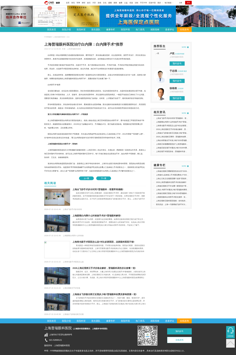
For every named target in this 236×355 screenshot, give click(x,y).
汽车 (94, 3)
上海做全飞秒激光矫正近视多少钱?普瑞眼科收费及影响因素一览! (105, 294)
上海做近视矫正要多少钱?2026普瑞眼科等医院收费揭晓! (177, 193)
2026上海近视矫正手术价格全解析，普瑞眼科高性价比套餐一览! (104, 268)
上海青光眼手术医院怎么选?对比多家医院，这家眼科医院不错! (103, 242)
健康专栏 (110, 29)
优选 (131, 3)
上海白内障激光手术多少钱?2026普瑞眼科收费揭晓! (176, 140)
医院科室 (81, 29)
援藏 (110, 3)
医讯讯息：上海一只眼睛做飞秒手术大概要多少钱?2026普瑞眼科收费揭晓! (184, 204)
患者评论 (169, 29)
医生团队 (95, 29)
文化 (104, 3)
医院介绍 (66, 29)
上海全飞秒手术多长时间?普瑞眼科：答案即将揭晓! (98, 189)
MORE (184, 47)
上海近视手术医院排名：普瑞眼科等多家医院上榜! (175, 151)
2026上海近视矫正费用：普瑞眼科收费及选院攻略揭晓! (177, 137)
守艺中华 (143, 3)
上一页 (86, 178)
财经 (83, 3)
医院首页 (51, 29)
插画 (115, 3)
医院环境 (125, 29)
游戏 (99, 3)
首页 (67, 3)
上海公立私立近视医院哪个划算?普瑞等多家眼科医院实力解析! (180, 179)
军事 (78, 3)
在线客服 (230, 336)
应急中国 (152, 3)
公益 (126, 3)
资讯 (73, 3)
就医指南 (154, 29)
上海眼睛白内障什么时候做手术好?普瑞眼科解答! (97, 215)
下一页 (103, 178)
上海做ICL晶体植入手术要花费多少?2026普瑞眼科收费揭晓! (179, 175)
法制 (136, 3)
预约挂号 (177, 63)
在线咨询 (184, 29)
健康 (58, 3)
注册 (180, 3)
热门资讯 (140, 29)
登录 (188, 3)
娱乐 (89, 3)
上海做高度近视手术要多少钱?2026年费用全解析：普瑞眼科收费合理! (183, 148)
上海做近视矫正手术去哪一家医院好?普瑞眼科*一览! (176, 186)
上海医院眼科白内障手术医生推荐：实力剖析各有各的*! (177, 197)
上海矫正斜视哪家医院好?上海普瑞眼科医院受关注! (175, 144)
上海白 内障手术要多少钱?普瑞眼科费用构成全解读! (176, 190)
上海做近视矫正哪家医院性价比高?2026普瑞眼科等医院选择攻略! (181, 171)
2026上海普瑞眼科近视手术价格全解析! (171, 182)
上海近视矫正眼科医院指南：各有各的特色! (172, 201)
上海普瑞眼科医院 (74, 49)
